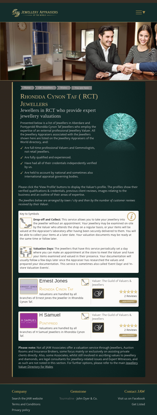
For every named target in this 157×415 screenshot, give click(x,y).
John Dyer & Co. (87, 398)
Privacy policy (21, 410)
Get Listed (138, 404)
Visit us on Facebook (131, 398)
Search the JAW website (27, 398)
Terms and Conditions (26, 404)
